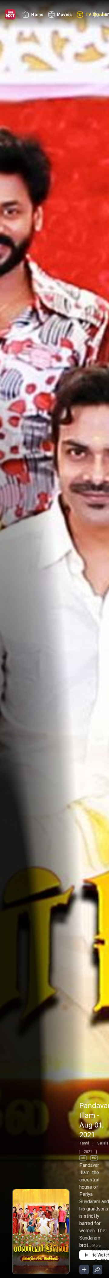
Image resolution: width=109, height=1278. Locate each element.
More (96, 1245)
